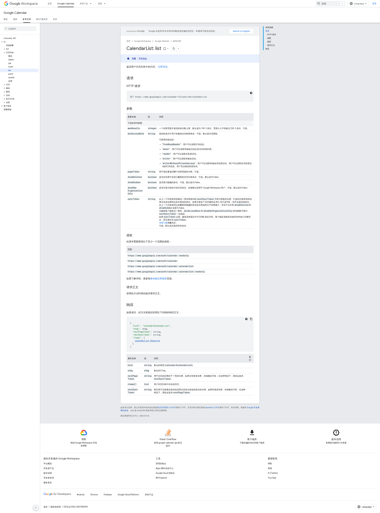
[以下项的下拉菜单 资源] (105, 3)
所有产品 (84, 3)
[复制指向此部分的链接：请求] (137, 78)
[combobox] (330, 3)
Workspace (29, 4)
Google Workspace (142, 41)
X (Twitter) (273, 473)
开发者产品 (48, 468)
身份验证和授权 (158, 278)
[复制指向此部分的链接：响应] (137, 305)
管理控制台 (161, 463)
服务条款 (47, 482)
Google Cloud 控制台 (165, 473)
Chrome (94, 494)
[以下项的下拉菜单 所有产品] (91, 3)
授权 (145, 58)
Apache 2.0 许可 (212, 407)
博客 (270, 463)
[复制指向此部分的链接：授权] (135, 235)
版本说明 (47, 473)
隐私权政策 (55, 507)
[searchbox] (20, 28)
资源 (100, 3)
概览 (6, 19)
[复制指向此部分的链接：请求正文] (141, 287)
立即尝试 (162, 66)
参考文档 (27, 19)
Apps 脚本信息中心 (165, 468)
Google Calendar (65, 3)
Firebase (108, 494)
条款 (45, 507)
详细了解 (163, 223)
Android (80, 494)
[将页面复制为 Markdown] (173, 48)
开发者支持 (48, 478)
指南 (15, 19)
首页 (50, 3)
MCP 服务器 (42, 19)
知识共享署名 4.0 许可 (166, 407)
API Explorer (161, 478)
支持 (55, 19)
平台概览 (47, 463)
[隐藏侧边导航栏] (36, 508)
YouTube (272, 478)
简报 (270, 468)
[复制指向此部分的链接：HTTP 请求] (143, 86)
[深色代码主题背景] (251, 93)
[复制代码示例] (251, 319)
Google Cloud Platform (128, 494)
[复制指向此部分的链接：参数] (135, 109)
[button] (19, 42)
